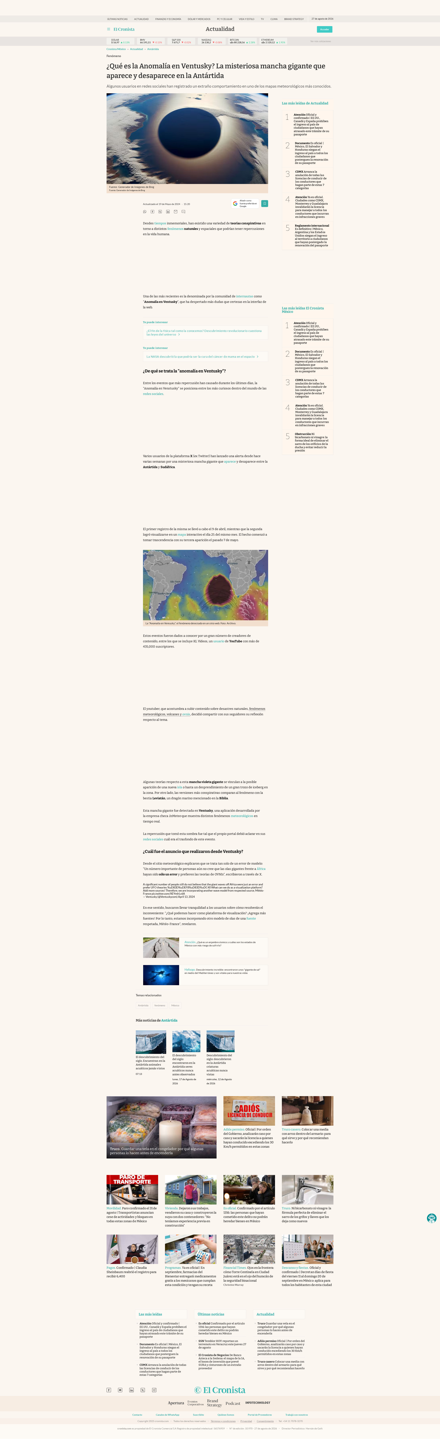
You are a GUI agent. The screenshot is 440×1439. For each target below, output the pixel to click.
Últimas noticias (117, 19)
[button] (432, 1218)
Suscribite (198, 1414)
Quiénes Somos (226, 1414)
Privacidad (246, 1421)
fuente (251, 918)
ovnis (186, 714)
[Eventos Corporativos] (196, 1404)
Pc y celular (224, 19)
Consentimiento (265, 1421)
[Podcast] (233, 1404)
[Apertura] (176, 1403)
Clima (274, 19)
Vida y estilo (246, 19)
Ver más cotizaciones (320, 41)
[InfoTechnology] (258, 1404)
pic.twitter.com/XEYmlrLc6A (168, 893)
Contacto (137, 1414)
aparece (230, 461)
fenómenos (175, 229)
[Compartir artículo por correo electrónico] (175, 212)
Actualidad (141, 19)
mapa (182, 534)
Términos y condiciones (223, 1421)
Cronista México (116, 49)
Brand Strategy (294, 19)
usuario (218, 641)
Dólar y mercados (199, 19)
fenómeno (160, 1005)
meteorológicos (242, 816)
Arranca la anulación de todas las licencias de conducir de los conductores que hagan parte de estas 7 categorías (311, 180)
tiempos (160, 223)
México (175, 1005)
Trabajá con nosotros (296, 1414)
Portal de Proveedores (260, 1414)
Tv (262, 19)
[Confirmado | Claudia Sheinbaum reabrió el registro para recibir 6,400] (132, 1249)
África (261, 869)
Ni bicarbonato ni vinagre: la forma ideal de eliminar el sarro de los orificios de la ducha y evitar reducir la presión (311, 442)
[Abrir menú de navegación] (109, 29)
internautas (244, 296)
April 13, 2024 (186, 896)
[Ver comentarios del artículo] (183, 212)
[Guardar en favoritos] (264, 203)
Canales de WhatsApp (167, 1414)
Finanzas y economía (168, 19)
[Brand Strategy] (214, 1403)
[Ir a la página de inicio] (124, 29)
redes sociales (153, 394)
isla (179, 787)
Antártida (153, 49)
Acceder (324, 29)
